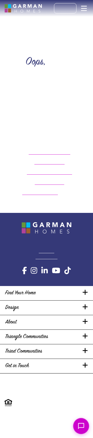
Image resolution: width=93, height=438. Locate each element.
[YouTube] (56, 271)
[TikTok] (67, 271)
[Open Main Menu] (84, 8)
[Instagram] (34, 271)
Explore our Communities (49, 152)
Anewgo (77, 406)
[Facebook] (24, 271)
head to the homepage (40, 193)
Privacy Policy (17, 385)
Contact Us (46, 251)
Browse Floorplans (49, 162)
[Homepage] (23, 8)
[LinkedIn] (44, 271)
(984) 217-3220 (47, 257)
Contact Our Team (49, 183)
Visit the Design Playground (49, 172)
